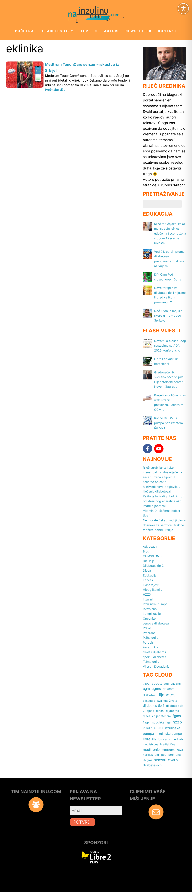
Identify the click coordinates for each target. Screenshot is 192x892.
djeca (150, 711)
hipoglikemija (161, 722)
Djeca (147, 570)
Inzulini (148, 599)
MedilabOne (167, 744)
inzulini (158, 728)
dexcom (168, 689)
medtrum (168, 750)
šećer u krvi (151, 647)
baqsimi (176, 683)
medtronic (151, 749)
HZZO (147, 594)
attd (166, 683)
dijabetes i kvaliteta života (160, 700)
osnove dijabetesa (156, 623)
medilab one (150, 744)
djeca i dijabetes (167, 711)
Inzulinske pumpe (155, 604)
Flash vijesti (151, 585)
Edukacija (150, 575)
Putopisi (148, 642)
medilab (177, 739)
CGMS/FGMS (152, 556)
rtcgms (147, 760)
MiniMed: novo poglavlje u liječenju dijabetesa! (161, 489)
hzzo (177, 722)
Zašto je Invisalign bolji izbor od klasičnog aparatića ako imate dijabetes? (163, 501)
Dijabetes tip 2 (57, 31)
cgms (156, 689)
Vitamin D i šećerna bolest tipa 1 (161, 513)
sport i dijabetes (154, 657)
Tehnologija (151, 661)
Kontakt (167, 31)
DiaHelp (148, 561)
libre (146, 739)
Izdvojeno (150, 609)
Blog (146, 551)
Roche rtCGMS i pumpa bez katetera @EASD (168, 423)
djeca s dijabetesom (157, 716)
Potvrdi (83, 822)
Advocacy (150, 546)
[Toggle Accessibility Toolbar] (183, 8)
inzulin (147, 728)
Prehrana (149, 633)
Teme (85, 31)
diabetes (149, 695)
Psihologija (150, 637)
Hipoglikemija (152, 589)
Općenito (149, 618)
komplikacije (152, 613)
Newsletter (138, 31)
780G (146, 683)
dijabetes (167, 694)
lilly (154, 739)
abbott (157, 683)
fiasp (146, 722)
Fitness (148, 580)
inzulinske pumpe (169, 733)
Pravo (147, 628)
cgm (146, 689)
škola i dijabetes (154, 652)
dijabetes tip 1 (153, 706)
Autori (111, 31)
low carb (164, 739)
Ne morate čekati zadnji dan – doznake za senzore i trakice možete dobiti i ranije (164, 525)
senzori (160, 760)
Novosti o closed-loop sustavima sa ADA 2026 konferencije (170, 345)
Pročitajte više (55, 89)
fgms (177, 716)
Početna (24, 31)
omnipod (160, 754)
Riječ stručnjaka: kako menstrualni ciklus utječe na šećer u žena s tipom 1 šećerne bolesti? (170, 233)
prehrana (174, 754)
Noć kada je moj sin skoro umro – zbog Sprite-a (168, 315)
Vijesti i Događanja (156, 666)
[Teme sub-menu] (96, 31)
